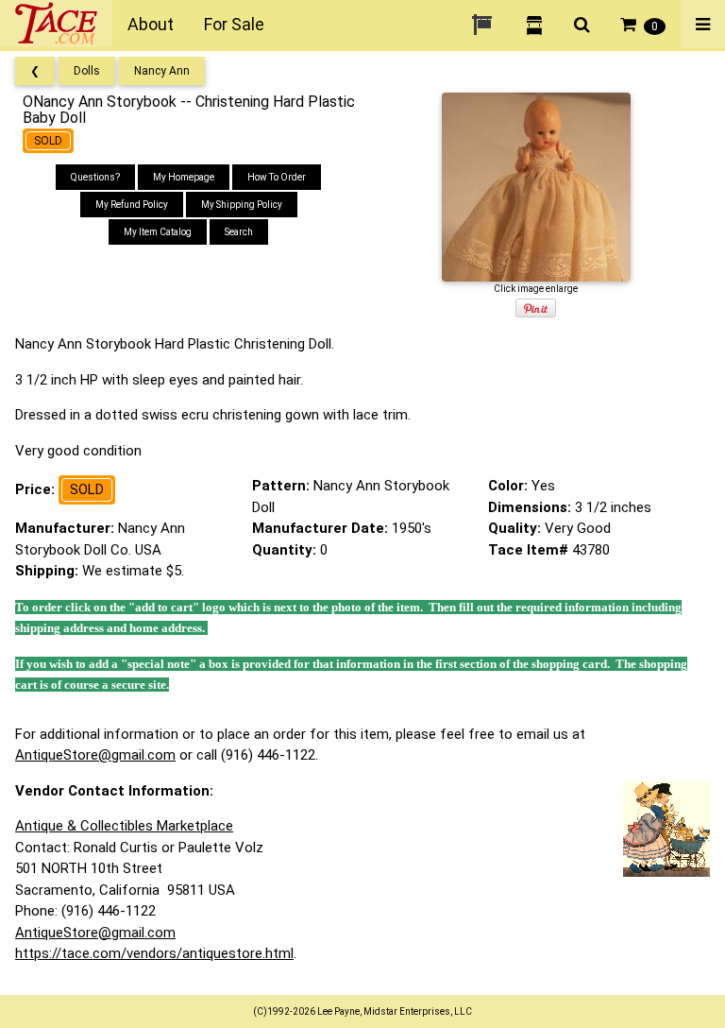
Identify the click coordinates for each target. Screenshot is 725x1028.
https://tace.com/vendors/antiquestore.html (154, 953)
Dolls (87, 70)
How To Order (276, 177)
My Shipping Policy (241, 204)
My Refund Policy (131, 204)
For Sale (234, 24)
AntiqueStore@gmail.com (95, 754)
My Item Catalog (158, 232)
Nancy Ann (162, 70)
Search (239, 232)
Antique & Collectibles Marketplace (124, 825)
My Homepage (183, 177)
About (150, 24)
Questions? (95, 177)
